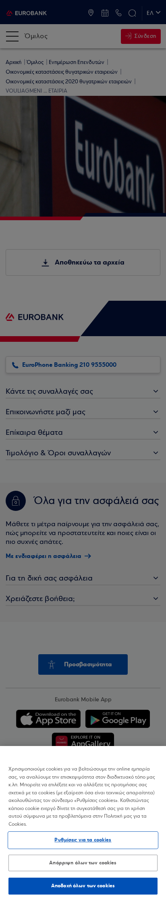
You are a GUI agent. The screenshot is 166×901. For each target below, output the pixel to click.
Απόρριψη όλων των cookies (82, 863)
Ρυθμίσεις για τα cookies (82, 840)
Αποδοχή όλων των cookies (83, 885)
